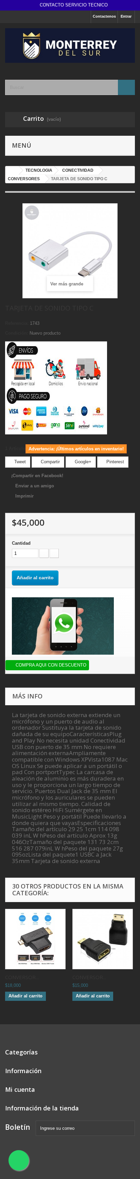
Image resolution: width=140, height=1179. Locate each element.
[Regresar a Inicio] (12, 170)
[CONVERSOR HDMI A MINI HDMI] (102, 939)
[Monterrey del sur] (70, 45)
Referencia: (17, 323)
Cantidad (21, 543)
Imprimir (24, 496)
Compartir (49, 461)
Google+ (82, 461)
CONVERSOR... (22, 977)
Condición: (16, 333)
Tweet (19, 461)
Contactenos (104, 16)
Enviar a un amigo (34, 485)
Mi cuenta (20, 1089)
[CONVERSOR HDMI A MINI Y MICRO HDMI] (35, 939)
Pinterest (114, 461)
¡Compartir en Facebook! (37, 475)
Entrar (126, 16)
